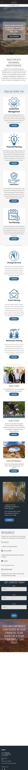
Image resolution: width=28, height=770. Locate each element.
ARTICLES (6, 542)
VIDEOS (6, 561)
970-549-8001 (6, 752)
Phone (14, 604)
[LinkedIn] (5, 769)
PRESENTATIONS (7, 569)
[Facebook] (2, 769)
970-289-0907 (8, 754)
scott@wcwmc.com (4, 766)
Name (14, 585)
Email (14, 595)
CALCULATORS (7, 551)
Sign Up (14, 615)
